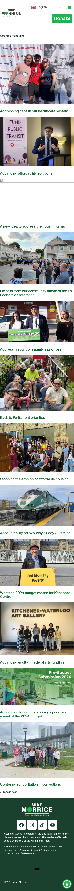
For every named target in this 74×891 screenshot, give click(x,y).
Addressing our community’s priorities (30, 349)
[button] (69, 7)
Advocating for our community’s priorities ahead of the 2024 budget (33, 714)
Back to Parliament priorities (22, 417)
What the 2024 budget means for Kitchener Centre (35, 594)
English (41, 7)
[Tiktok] (42, 825)
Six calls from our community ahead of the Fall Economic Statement (36, 293)
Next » (15, 791)
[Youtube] (52, 825)
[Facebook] (21, 825)
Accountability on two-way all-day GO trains (35, 533)
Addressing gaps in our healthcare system (34, 111)
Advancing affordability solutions (26, 173)
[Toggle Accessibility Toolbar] (67, 884)
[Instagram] (32, 825)
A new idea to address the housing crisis (32, 226)
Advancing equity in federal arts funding (32, 662)
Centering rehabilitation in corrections (30, 784)
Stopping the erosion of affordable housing (34, 479)
